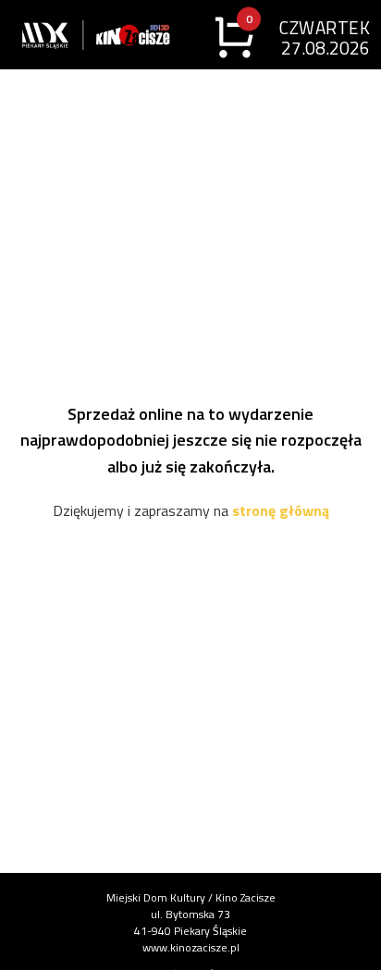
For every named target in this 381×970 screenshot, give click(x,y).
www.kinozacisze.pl (191, 947)
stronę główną (280, 510)
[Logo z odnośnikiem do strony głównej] (57, 34)
